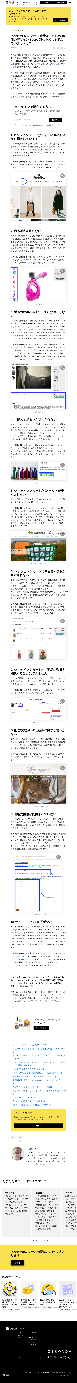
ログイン (47, 2)
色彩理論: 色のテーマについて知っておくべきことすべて (36, 1076)
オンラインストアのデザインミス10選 (29, 1069)
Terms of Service (43, 1372)
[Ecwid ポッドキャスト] (52, 1351)
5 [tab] (44, 1240)
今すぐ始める (60, 2)
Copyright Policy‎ (64, 1375)
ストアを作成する (60, 20)
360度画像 (28, 263)
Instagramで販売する (32, 1343)
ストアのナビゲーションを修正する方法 (29, 1045)
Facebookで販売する (32, 1338)
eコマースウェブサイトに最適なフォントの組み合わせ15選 (37, 1073)
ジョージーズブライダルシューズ (38, 806)
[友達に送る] (65, 48)
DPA (34, 1372)
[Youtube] (69, 1351)
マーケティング (27, 4)
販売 (17, 4)
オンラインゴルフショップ (38, 564)
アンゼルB (9, 1193)
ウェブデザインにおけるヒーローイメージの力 (32, 1087)
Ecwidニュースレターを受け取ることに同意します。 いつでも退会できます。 (37, 125)
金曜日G (38, 1193)
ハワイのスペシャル (38, 662)
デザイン (57, 64)
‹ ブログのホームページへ (19, 31)
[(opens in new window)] (52, 1357)
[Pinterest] (55, 1351)
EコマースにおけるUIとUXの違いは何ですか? (32, 1105)
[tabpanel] (16, 1212)
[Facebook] (59, 1351)
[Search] (40, 1358)
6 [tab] (47, 1240)
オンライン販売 (16, 1137)
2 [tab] (36, 1240)
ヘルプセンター (21, 1336)
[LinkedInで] (58, 48)
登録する (55, 120)
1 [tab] (33, 1240)
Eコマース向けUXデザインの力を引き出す (30, 1101)
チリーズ (38, 483)
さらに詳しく (41, 1028)
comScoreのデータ (23, 959)
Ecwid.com (21, 1332)
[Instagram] (66, 1351)
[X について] (61, 48)
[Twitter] (62, 1351)
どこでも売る (32, 1333)
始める (38, 1126)
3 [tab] (39, 1240)
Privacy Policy (26, 1372)
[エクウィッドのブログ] (48, 1351)
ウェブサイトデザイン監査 (24, 1097)
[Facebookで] (54, 48)
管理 (36, 4)
